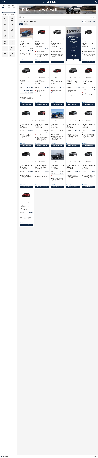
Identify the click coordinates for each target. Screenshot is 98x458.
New (3, 5)
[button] (96, 2)
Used (13, 5)
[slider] (2, 12)
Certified (8, 5)
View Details (22, 59)
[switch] (3, 6)
